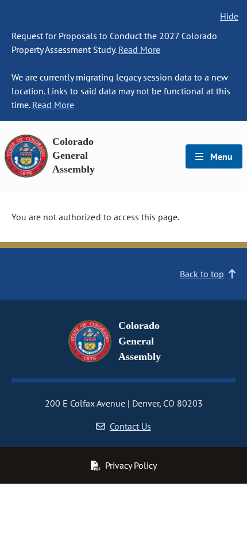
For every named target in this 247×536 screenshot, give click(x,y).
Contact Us (130, 426)
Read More (139, 49)
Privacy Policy (131, 465)
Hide (229, 16)
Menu (220, 156)
